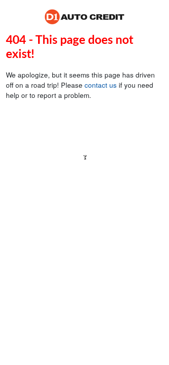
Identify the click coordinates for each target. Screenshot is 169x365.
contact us (100, 85)
